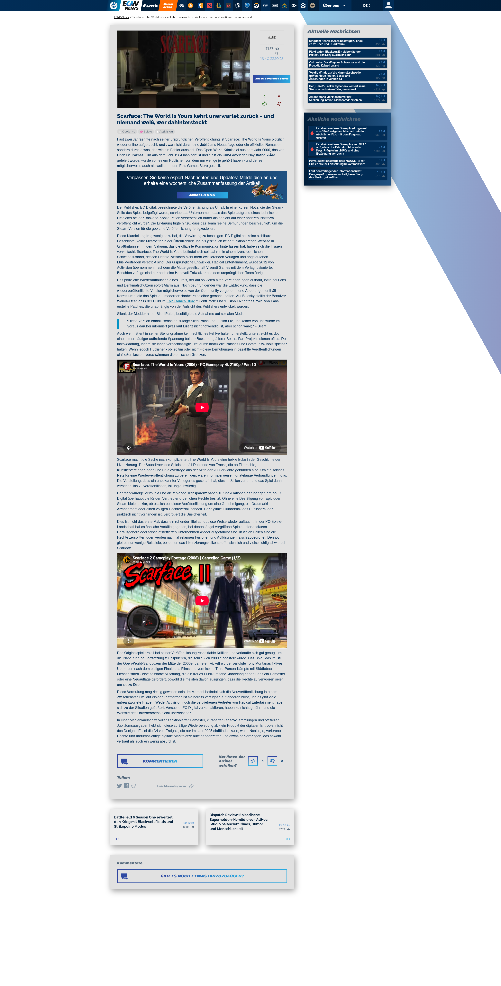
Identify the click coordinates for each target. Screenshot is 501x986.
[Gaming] (182, 5)
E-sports (151, 5)
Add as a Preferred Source (271, 78)
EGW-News (121, 17)
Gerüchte (128, 131)
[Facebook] (126, 786)
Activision (166, 131)
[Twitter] (119, 786)
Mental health (168, 5)
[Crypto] (190, 5)
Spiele (148, 131)
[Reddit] (133, 786)
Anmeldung (202, 195)
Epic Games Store (181, 301)
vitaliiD (272, 37)
